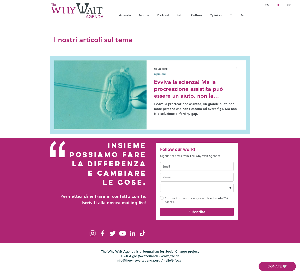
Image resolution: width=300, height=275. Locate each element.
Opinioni (160, 74)
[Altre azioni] (237, 68)
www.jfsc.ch (170, 256)
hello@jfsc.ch (173, 260)
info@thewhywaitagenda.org (138, 260)
